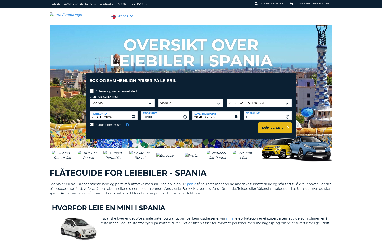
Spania (190, 184)
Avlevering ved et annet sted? (117, 91)
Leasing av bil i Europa (80, 3)
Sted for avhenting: (104, 97)
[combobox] (165, 115)
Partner (122, 3)
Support (138, 3)
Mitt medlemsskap (272, 3)
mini (230, 218)
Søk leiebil (272, 128)
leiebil (55, 3)
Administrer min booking (313, 3)
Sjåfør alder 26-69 (108, 124)
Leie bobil (106, 3)
